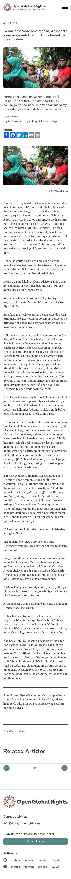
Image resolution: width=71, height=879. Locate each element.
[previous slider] (64, 768)
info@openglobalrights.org (21, 823)
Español (38, 121)
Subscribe (33, 841)
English (7, 121)
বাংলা (46, 121)
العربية (28, 121)
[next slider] (6, 768)
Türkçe (54, 121)
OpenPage (9, 731)
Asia (21, 731)
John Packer (12, 116)
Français (18, 121)
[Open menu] (65, 7)
